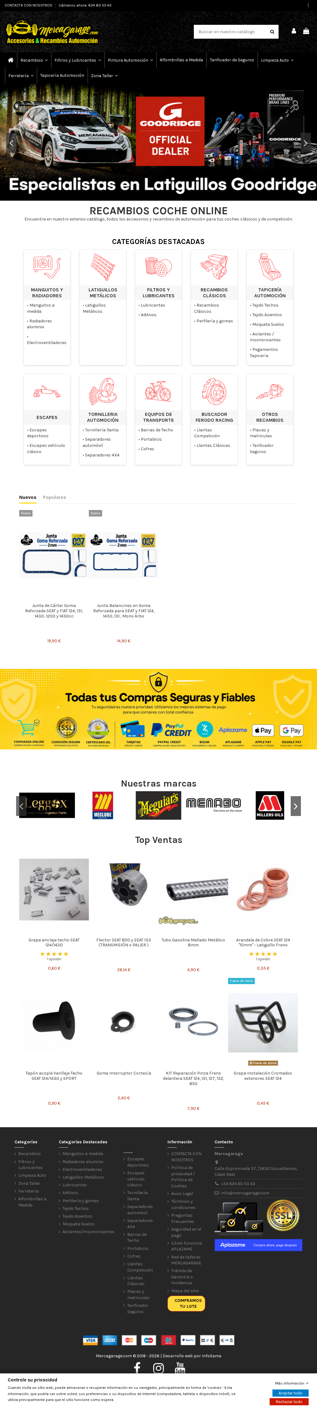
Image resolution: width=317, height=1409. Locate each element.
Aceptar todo (290, 1393)
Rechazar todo (289, 1401)
